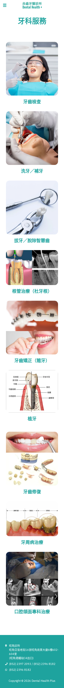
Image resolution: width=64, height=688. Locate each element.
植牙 (32, 419)
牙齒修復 (32, 492)
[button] (5, 5)
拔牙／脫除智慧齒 (32, 240)
